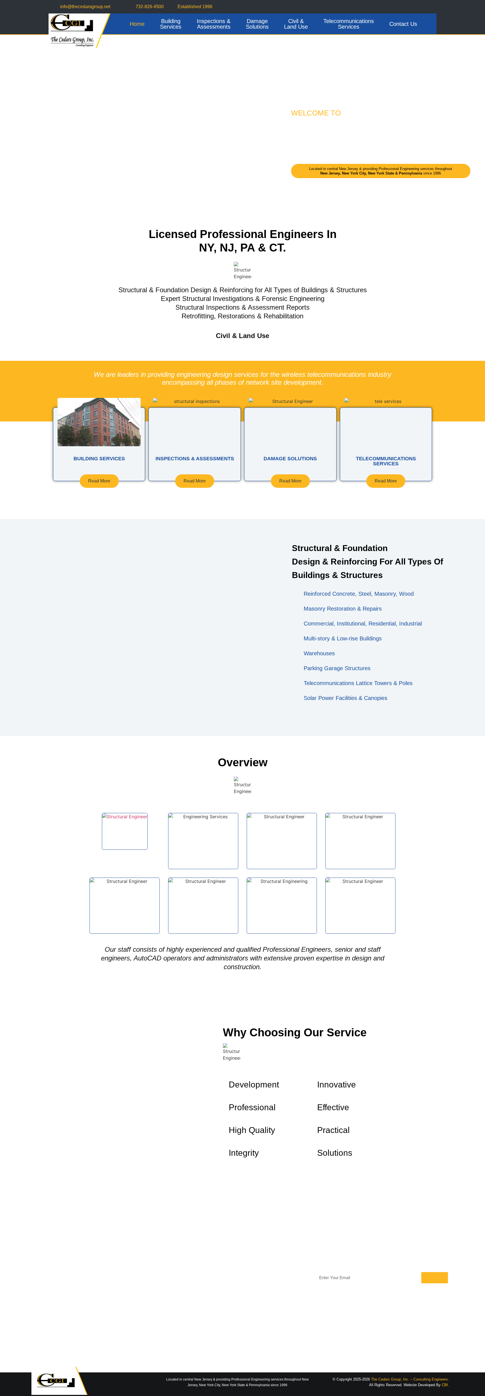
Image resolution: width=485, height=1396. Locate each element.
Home (137, 24)
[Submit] (434, 1277)
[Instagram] (433, 7)
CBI (445, 1385)
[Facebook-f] (409, 7)
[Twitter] (421, 7)
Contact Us (403, 24)
